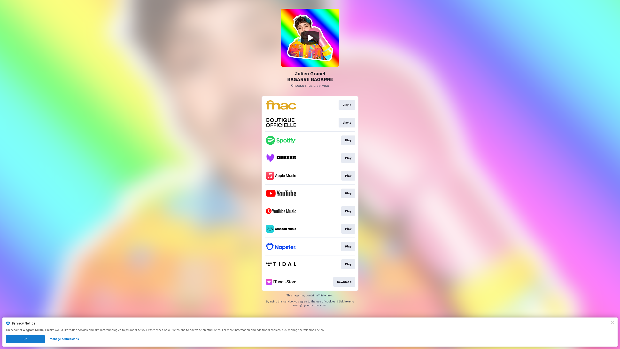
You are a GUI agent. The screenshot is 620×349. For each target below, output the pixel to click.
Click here (344, 301)
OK (25, 339)
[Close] (612, 322)
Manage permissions (64, 339)
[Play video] (310, 38)
